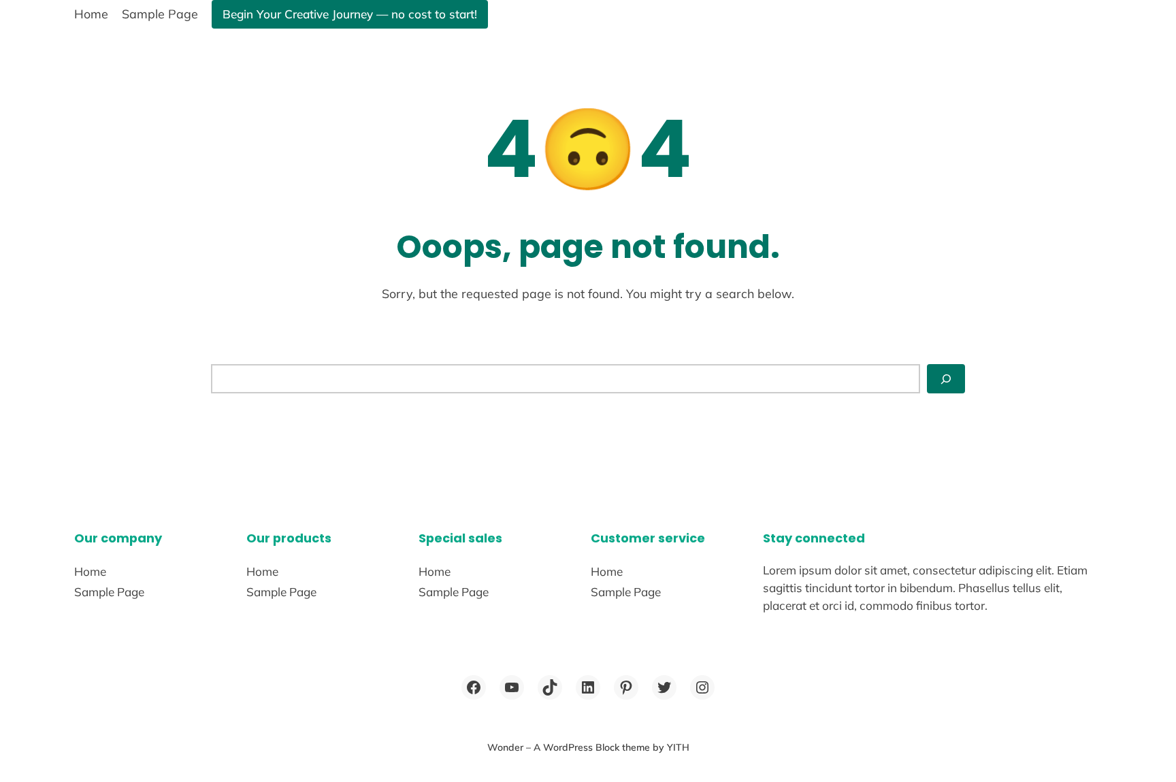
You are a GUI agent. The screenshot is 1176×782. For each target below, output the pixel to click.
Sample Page (160, 13)
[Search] (946, 378)
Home (91, 13)
